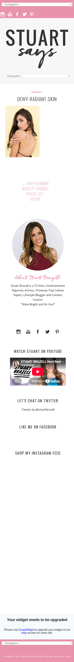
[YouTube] (28, 331)
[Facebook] (37, 331)
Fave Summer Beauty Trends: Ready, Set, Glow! (35, 191)
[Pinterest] (57, 331)
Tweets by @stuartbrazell (38, 409)
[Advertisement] (38, 491)
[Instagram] (18, 331)
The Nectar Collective (57, 656)
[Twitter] (47, 331)
